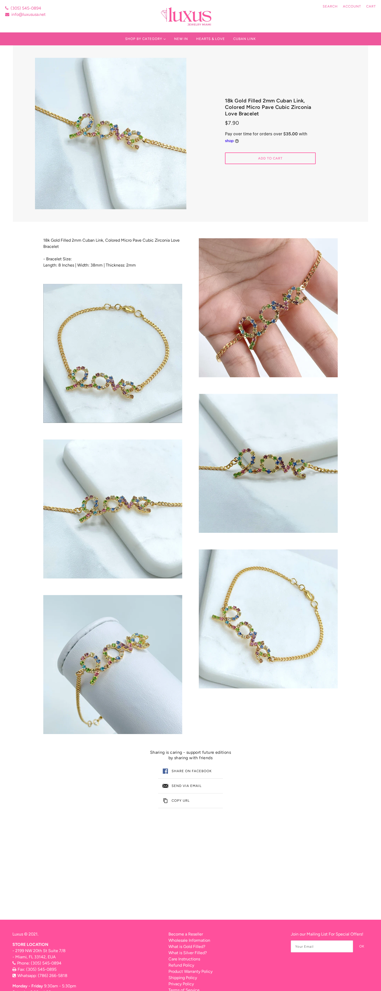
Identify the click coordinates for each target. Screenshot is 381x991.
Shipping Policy (182, 977)
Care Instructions (184, 959)
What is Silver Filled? (187, 952)
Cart (371, 6)
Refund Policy (181, 965)
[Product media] (112, 353)
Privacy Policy (181, 983)
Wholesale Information (189, 940)
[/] (186, 16)
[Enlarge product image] (110, 133)
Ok (361, 946)
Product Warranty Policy (190, 971)
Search (330, 6)
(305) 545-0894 (26, 8)
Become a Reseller (185, 934)
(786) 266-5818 (52, 975)
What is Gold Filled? (186, 946)
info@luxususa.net (28, 14)
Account (352, 6)
